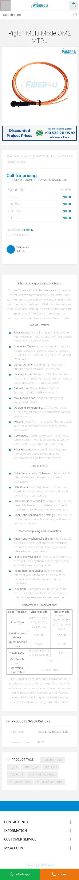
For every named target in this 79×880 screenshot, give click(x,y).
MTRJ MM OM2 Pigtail (50, 782)
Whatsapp (23, 874)
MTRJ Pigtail (30, 767)
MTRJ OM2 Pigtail (20, 782)
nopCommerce (46, 865)
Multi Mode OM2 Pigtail (42, 774)
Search (75, 15)
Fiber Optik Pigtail (52, 759)
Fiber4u (28, 229)
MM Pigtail (50, 767)
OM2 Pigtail (16, 774)
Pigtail (13, 767)
